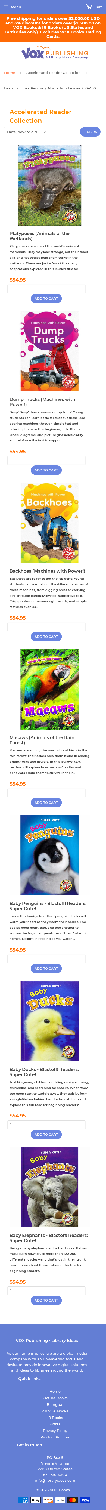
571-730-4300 (55, 1474)
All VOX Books (55, 1411)
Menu (16, 7)
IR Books (55, 1417)
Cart (97, 7)
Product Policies (55, 1437)
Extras (55, 1424)
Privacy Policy (55, 1430)
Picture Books (55, 1398)
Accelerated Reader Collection (53, 72)
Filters (90, 132)
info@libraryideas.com (55, 1480)
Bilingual (55, 1404)
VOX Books (60, 1490)
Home (9, 72)
